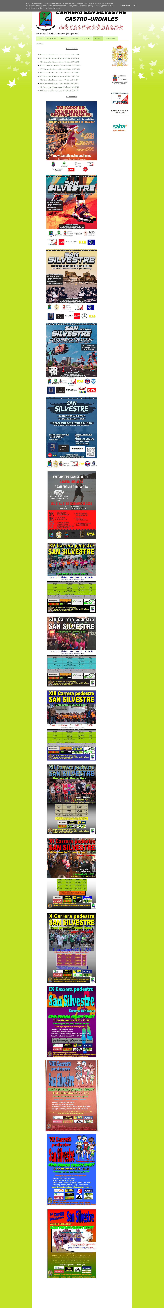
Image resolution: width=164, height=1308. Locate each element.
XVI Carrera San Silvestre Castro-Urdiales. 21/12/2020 (59, 73)
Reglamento (86, 38)
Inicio (40, 38)
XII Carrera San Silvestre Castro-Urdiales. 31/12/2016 (59, 87)
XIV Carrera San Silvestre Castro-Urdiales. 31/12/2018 (59, 80)
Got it (136, 6)
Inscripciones (51, 38)
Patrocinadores (111, 38)
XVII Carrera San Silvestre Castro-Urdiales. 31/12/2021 (60, 69)
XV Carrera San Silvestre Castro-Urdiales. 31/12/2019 (59, 76)
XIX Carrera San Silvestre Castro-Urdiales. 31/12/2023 (60, 62)
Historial (98, 38)
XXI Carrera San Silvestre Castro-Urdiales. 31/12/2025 (60, 55)
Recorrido (74, 38)
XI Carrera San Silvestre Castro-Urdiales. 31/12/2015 (59, 91)
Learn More (125, 6)
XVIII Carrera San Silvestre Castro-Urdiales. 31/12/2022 (60, 65)
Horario (63, 38)
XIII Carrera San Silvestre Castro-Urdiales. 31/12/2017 (59, 83)
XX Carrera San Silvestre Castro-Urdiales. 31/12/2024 (59, 58)
